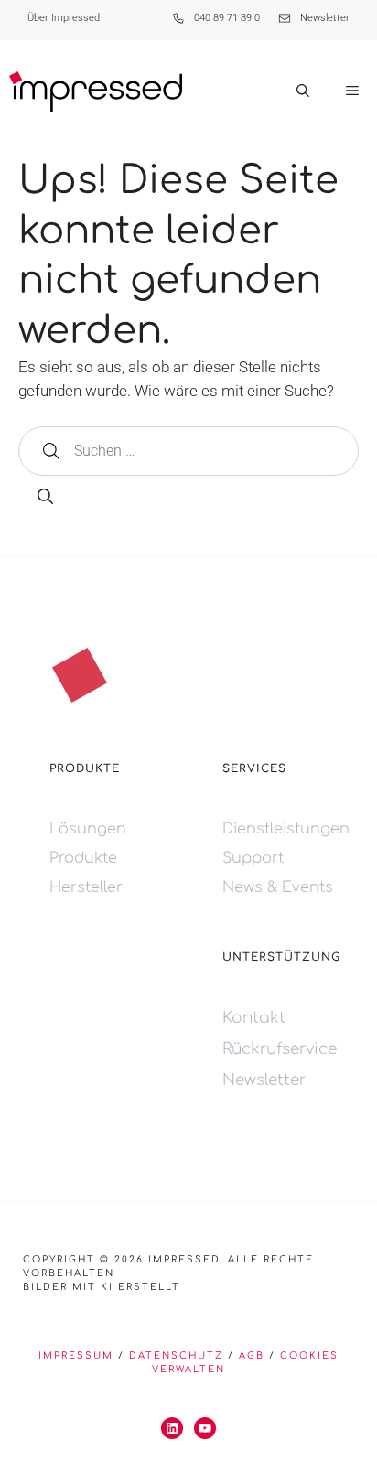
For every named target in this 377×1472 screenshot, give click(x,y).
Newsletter (325, 18)
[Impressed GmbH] (95, 91)
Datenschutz (176, 1355)
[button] (303, 91)
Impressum (75, 1355)
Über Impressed (63, 18)
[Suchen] (45, 498)
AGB (251, 1355)
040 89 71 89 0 (227, 18)
